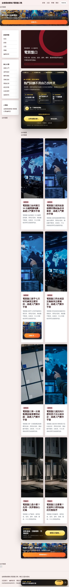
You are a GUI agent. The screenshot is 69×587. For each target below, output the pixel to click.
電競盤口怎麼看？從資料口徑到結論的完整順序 (55, 507)
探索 (43, 3)
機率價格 (6, 76)
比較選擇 (6, 91)
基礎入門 (6, 68)
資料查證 (6, 72)
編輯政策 (6, 54)
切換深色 (63, 2)
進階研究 (6, 95)
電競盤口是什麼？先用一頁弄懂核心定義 (31, 507)
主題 (48, 3)
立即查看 (59, 582)
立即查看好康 (33, 119)
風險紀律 (6, 83)
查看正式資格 (55, 533)
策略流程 (6, 79)
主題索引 (5, 580)
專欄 (52, 3)
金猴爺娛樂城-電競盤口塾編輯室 (10, 110)
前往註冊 (54, 119)
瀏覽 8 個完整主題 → (30, 64)
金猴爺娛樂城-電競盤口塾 (12, 3)
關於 (57, 3)
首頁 (5, 39)
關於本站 (19, 580)
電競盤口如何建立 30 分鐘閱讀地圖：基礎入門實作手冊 (32, 208)
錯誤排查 (6, 87)
